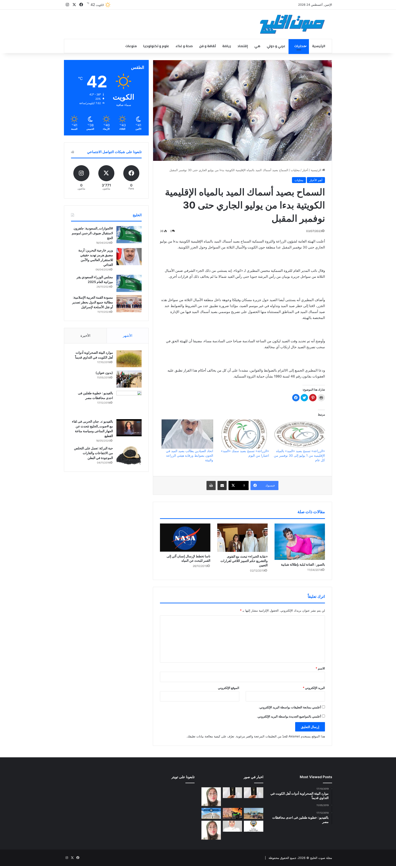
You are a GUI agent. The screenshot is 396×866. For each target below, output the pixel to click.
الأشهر (127, 335)
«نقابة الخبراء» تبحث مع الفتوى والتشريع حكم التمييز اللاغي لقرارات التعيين (244, 560)
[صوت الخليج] (292, 24)
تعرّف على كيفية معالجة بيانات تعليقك (210, 736)
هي (257, 46)
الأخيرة (85, 335)
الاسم (320, 668)
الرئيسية (318, 46)
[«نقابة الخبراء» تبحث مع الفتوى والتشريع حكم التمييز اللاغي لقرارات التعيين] (242, 537)
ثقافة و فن (207, 46)
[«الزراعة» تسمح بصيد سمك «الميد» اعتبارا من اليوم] (243, 434)
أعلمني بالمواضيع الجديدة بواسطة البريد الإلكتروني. (289, 716)
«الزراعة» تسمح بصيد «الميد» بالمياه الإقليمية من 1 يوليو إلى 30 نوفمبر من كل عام (299, 455)
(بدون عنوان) (104, 373)
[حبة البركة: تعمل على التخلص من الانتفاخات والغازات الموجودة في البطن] (129, 455)
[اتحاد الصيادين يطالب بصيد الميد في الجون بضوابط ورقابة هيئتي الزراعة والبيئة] (187, 434)
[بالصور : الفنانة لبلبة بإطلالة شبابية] (300, 541)
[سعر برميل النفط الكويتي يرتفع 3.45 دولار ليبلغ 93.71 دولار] (232, 813)
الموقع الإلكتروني (228, 688)
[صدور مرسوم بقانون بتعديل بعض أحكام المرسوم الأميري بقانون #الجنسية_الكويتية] (232, 792)
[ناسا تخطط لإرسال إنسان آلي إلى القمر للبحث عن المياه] (185, 537)
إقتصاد (242, 46)
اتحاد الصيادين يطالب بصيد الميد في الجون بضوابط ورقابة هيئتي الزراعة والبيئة (189, 455)
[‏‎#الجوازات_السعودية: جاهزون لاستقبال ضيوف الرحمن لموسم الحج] (129, 234)
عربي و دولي (276, 46)
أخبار (305, 170)
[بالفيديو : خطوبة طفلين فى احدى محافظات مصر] (129, 403)
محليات (299, 46)
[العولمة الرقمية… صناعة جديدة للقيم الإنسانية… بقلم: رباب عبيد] (211, 796)
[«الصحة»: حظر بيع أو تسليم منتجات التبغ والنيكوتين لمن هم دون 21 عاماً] (253, 826)
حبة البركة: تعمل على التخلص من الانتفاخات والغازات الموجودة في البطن (93, 453)
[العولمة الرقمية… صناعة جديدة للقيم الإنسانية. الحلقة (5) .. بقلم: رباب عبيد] (211, 830)
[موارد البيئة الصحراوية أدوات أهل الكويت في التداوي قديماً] (129, 358)
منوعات (131, 46)
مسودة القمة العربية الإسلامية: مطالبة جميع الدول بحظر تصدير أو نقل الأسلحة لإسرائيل (92, 302)
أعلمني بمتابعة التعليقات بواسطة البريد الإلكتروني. (290, 707)
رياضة (226, 46)
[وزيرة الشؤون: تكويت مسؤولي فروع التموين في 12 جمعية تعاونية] (232, 826)
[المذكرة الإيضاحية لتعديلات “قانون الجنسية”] (253, 792)
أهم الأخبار (315, 180)
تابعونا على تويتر (183, 777)
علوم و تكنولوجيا (156, 46)
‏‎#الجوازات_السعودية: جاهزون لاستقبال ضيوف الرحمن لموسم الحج (92, 233)
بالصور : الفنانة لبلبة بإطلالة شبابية (303, 564)
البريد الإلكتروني (314, 688)
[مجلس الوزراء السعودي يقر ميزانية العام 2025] (129, 283)
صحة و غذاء (184, 46)
